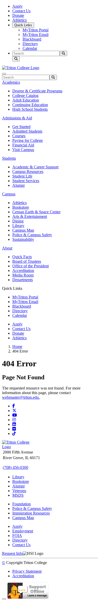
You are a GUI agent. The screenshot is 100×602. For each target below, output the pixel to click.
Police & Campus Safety (32, 235)
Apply (17, 6)
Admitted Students (27, 131)
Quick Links (23, 25)
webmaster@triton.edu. (21, 397)
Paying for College (27, 140)
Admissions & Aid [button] (17, 118)
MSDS (18, 495)
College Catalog (25, 95)
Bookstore (20, 207)
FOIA (17, 535)
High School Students (30, 109)
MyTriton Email (35, 34)
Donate (18, 15)
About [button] (7, 248)
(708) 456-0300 (15, 467)
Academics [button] (11, 82)
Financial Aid (23, 145)
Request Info (12, 553)
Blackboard (32, 39)
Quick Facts (22, 257)
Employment (22, 531)
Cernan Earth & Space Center (36, 212)
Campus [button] (8, 194)
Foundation (21, 504)
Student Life (22, 176)
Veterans (19, 490)
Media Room (23, 275)
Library (18, 225)
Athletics (19, 20)
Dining (18, 221)
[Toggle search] (16, 58)
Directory (30, 44)
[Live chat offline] (28, 597)
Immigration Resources (31, 513)
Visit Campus (23, 149)
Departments (22, 280)
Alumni (18, 185)
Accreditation (23, 270)
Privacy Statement (27, 571)
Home (17, 346)
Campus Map (23, 230)
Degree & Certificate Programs (37, 91)
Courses (18, 136)
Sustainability (23, 239)
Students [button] (9, 158)
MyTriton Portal (35, 30)
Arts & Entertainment (29, 216)
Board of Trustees (26, 261)
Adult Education (25, 100)
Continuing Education (30, 105)
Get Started (21, 126)
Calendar (30, 48)
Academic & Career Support (35, 167)
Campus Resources (27, 171)
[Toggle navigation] (4, 73)
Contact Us (21, 11)
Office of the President (30, 266)
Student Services (25, 181)
